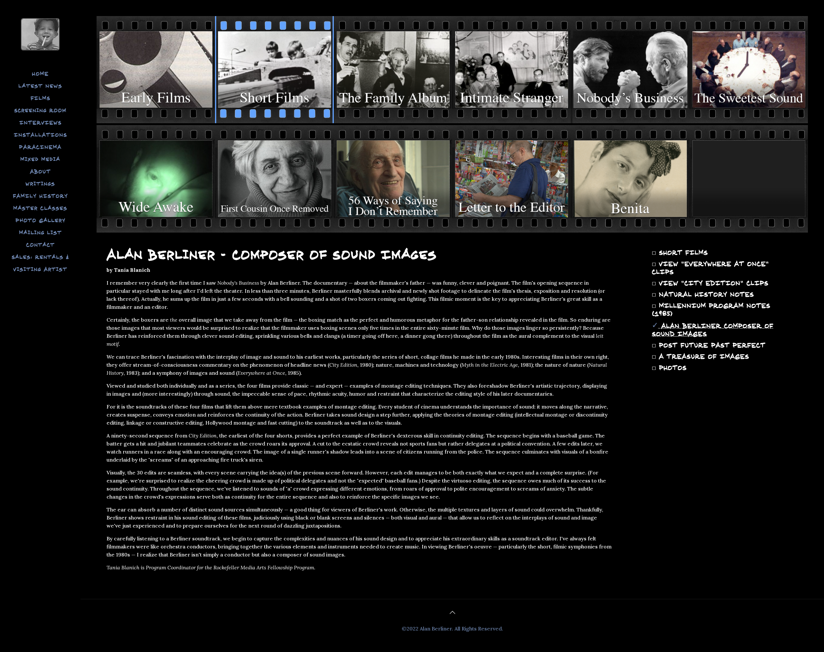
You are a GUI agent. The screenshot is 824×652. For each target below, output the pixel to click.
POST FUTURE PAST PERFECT (710, 345)
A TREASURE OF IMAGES (702, 356)
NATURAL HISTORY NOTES (705, 294)
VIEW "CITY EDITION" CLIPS (712, 283)
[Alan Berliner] (40, 34)
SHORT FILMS (682, 252)
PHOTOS (671, 367)
